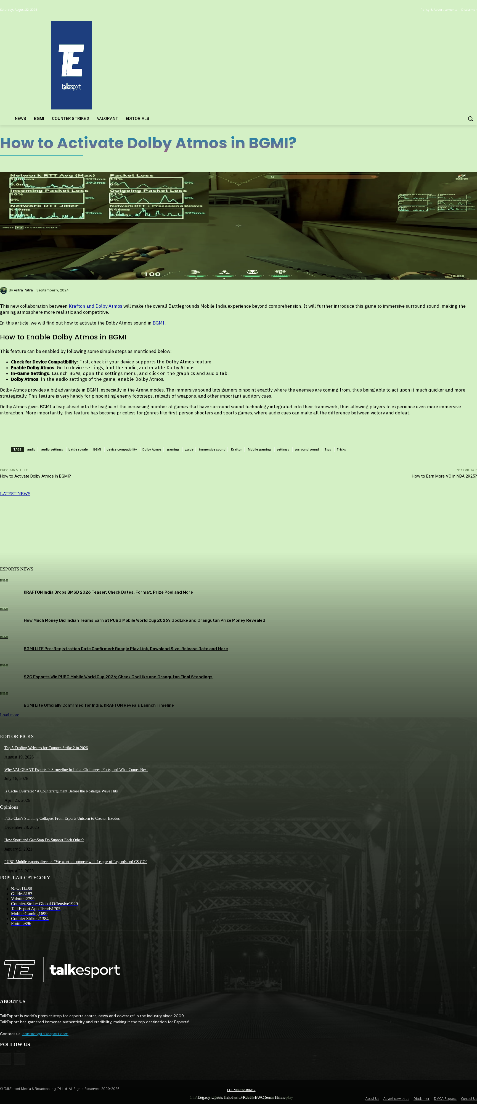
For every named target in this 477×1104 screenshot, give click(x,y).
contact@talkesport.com (45, 1033)
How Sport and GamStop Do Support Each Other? (44, 840)
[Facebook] (5, 1059)
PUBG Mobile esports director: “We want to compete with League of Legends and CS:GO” (75, 862)
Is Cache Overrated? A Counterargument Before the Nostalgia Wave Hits (61, 791)
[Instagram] (19, 1059)
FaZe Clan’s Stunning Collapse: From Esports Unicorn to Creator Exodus (62, 818)
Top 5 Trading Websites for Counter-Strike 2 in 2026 (46, 748)
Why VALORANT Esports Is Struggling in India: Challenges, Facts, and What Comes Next (76, 770)
